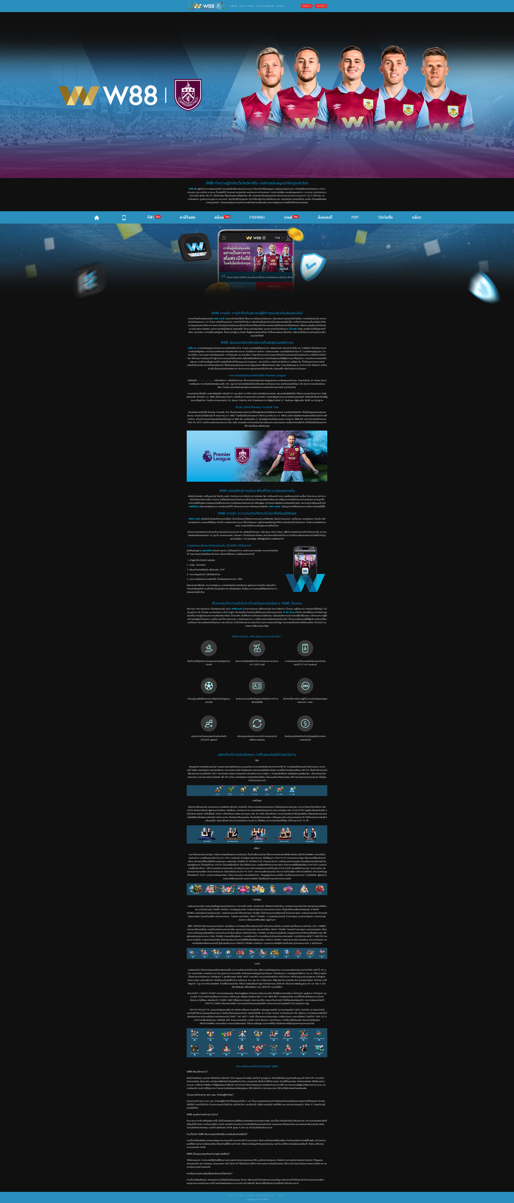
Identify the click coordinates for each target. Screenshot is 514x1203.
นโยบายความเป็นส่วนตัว (265, 6)
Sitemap (280, 6)
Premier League (206, 380)
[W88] (207, 6)
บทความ (242, 6)
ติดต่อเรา (250, 6)
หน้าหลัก (234, 6)
